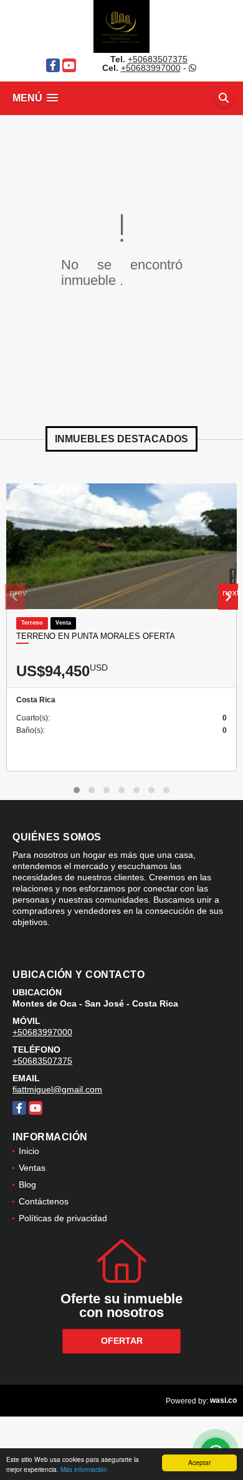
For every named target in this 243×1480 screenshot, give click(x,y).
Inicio (29, 1151)
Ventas (32, 1168)
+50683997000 (151, 68)
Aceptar (199, 1462)
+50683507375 (158, 59)
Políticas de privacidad (63, 1218)
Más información (83, 1469)
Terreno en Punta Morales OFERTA (95, 636)
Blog (27, 1184)
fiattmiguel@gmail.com (57, 1089)
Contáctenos (44, 1201)
